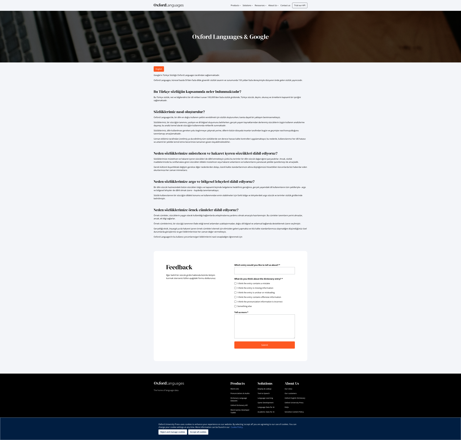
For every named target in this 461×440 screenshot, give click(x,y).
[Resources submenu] (265, 5)
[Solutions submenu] (252, 5)
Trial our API (299, 5)
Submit (264, 345)
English (159, 69)
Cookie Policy (237, 427)
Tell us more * (241, 312)
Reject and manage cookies (172, 432)
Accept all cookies (198, 432)
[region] (230, 428)
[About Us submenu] (278, 5)
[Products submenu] (240, 5)
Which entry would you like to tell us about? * (257, 265)
